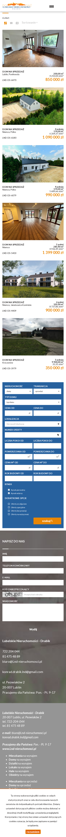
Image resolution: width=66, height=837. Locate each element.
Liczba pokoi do (42, 440)
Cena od (9, 408)
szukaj (46, 521)
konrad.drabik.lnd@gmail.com (22, 672)
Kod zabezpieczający (15, 589)
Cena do (38, 408)
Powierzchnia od (15, 451)
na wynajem (23, 755)
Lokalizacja (12, 419)
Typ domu (10, 397)
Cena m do (40, 462)
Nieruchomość (14, 386)
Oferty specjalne (18, 507)
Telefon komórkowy (15, 565)
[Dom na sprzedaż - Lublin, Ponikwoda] (33, 57)
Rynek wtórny (17, 493)
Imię (4, 553)
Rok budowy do (42, 473)
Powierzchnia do (43, 451)
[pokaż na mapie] (17, 23)
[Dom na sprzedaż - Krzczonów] (33, 345)
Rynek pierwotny (18, 490)
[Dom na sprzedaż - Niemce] (33, 230)
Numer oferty (13, 430)
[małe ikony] (11, 23)
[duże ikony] (5, 23)
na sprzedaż (23, 781)
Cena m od (11, 462)
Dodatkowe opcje (16, 498)
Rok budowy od (14, 473)
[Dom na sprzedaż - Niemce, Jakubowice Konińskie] (33, 287)
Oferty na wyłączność (20, 514)
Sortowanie (29, 22)
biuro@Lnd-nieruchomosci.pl (22, 661)
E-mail (6, 577)
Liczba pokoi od (14, 440)
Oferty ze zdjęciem (19, 504)
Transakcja (40, 386)
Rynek (8, 484)
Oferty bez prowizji (19, 511)
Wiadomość (9, 601)
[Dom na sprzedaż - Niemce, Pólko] (33, 114)
